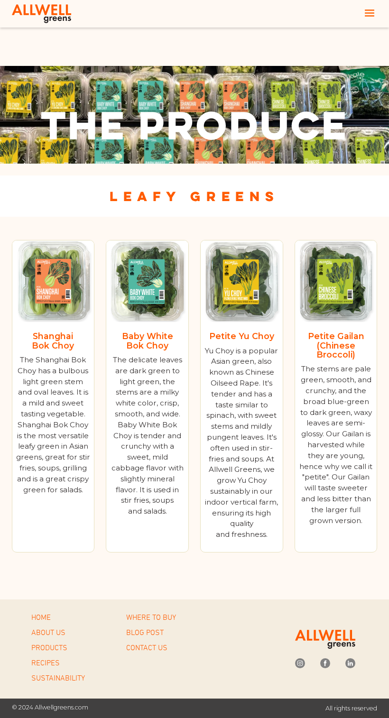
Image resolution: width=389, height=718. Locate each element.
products (49, 647)
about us (48, 632)
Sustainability (58, 677)
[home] (43, 13)
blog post (145, 632)
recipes (45, 662)
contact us (146, 647)
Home (41, 617)
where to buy (151, 617)
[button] (369, 13)
